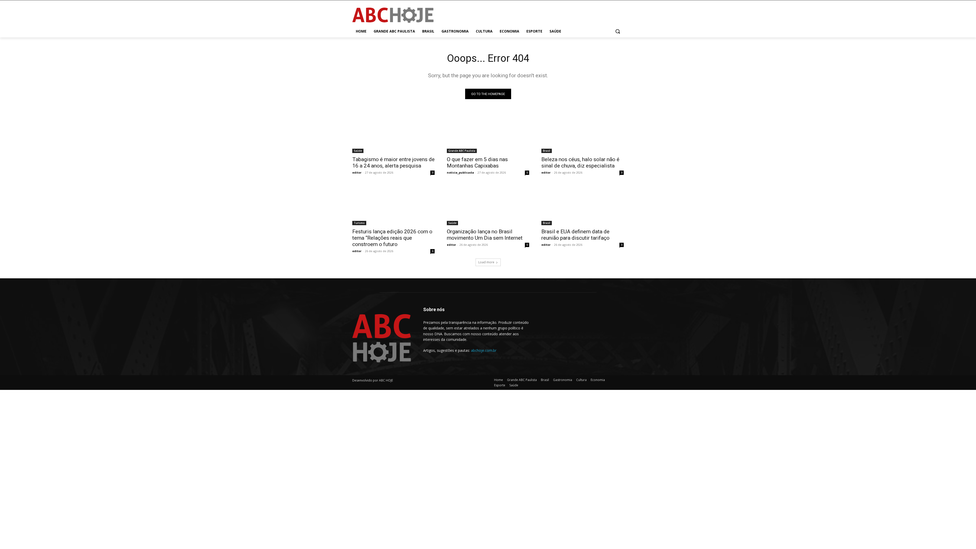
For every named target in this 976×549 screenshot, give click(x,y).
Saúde (358, 150)
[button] (618, 31)
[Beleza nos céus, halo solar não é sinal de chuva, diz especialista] (582, 132)
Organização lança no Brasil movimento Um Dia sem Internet (485, 234)
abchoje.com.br (483, 350)
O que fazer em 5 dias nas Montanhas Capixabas (477, 162)
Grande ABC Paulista (461, 150)
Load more (486, 262)
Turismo (359, 223)
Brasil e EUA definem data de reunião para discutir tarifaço (575, 234)
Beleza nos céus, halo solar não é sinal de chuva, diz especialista (580, 162)
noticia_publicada (460, 172)
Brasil (546, 150)
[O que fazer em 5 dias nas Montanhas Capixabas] (488, 132)
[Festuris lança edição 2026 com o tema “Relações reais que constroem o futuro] (393, 204)
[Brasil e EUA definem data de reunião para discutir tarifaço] (582, 204)
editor (356, 172)
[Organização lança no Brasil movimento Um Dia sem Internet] (488, 204)
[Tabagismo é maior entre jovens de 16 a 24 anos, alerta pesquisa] (393, 132)
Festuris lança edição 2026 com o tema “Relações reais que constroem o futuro (392, 237)
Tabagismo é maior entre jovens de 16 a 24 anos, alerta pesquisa (393, 162)
